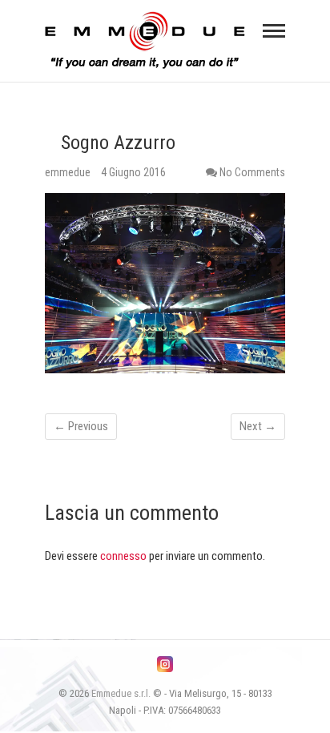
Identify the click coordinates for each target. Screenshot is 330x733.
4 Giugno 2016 (133, 172)
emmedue (69, 172)
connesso (123, 556)
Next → (257, 426)
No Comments (252, 172)
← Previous (81, 426)
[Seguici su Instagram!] (165, 664)
